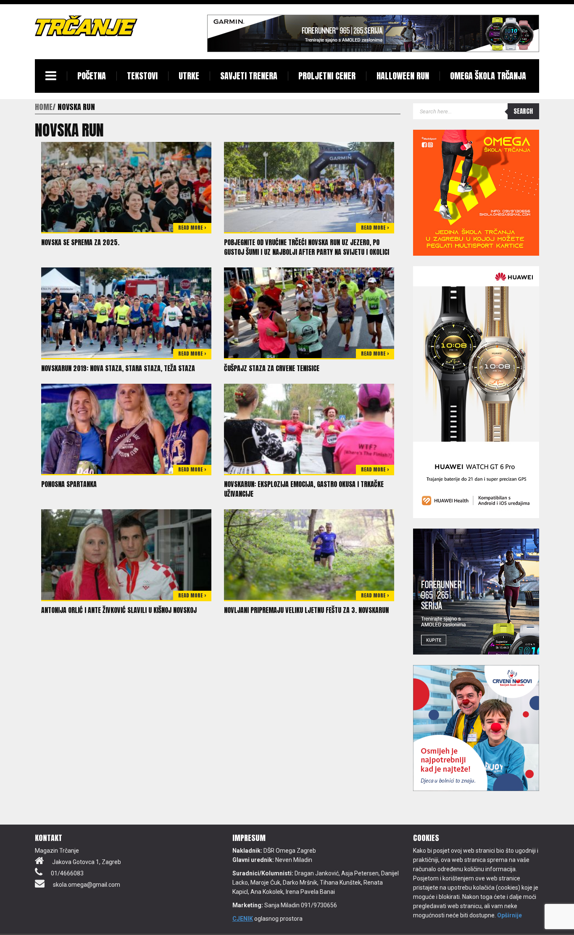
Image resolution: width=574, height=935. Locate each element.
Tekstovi (142, 75)
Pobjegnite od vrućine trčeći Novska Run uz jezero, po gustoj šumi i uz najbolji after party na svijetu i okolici (306, 247)
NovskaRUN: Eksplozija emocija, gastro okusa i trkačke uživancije (304, 489)
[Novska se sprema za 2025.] (126, 186)
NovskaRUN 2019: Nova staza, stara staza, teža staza (118, 368)
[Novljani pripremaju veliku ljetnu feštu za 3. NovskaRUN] (309, 554)
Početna (91, 75)
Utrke (189, 75)
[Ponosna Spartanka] (126, 428)
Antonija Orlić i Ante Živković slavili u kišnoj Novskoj (119, 610)
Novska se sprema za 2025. (80, 242)
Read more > (192, 227)
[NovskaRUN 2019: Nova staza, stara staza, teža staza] (126, 312)
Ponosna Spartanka (69, 484)
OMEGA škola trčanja (488, 75)
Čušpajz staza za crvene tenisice (271, 368)
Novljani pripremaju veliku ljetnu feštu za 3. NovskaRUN (306, 610)
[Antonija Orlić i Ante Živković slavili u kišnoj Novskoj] (126, 554)
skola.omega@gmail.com (86, 884)
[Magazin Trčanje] (86, 25)
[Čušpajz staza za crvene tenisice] (309, 312)
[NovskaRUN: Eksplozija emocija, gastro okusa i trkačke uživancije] (309, 428)
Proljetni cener (326, 75)
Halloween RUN (403, 75)
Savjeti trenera (248, 75)
